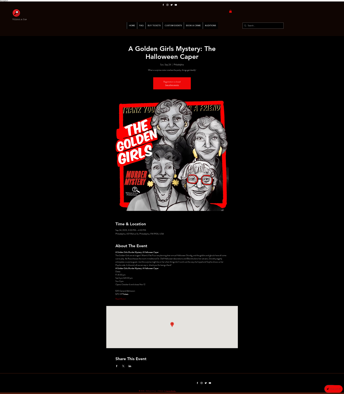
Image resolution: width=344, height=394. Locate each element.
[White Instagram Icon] (167, 4)
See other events (172, 84)
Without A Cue (19, 19)
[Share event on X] (123, 366)
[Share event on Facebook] (116, 366)
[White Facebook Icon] (163, 4)
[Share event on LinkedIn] (130, 366)
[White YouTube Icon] (175, 4)
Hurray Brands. (171, 391)
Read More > (120, 298)
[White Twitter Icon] (171, 4)
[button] (230, 11)
